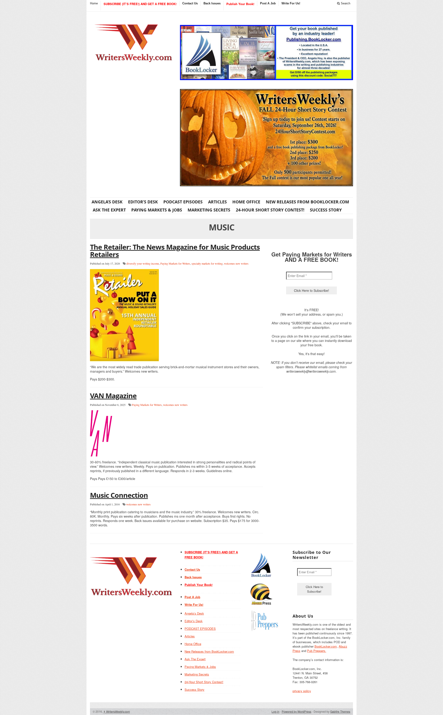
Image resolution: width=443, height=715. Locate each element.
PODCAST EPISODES (183, 202)
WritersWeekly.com (116, 711)
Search (345, 3)
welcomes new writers (236, 263)
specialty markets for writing (207, 263)
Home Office (246, 202)
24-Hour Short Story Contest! (270, 210)
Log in (275, 711)
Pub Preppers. (316, 651)
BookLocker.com (325, 646)
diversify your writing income (142, 263)
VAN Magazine (113, 395)
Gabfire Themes (340, 711)
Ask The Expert (109, 210)
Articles (217, 202)
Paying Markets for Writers (175, 263)
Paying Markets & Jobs (156, 210)
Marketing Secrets (209, 210)
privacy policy (302, 691)
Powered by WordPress (296, 711)
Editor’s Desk (143, 202)
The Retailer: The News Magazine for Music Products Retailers (175, 250)
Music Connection (119, 495)
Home (94, 3)
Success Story (326, 210)
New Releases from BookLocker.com (307, 202)
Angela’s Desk (107, 202)
